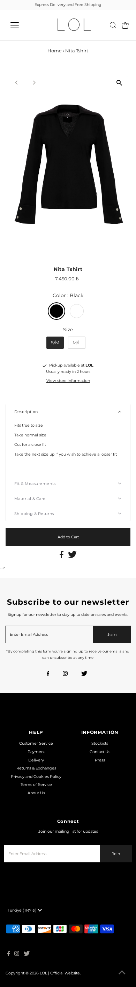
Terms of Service (36, 784)
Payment (36, 751)
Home (54, 50)
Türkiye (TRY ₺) (23, 910)
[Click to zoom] (119, 82)
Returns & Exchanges (36, 768)
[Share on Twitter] (72, 556)
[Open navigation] (20, 25)
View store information (68, 380)
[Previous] (17, 82)
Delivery (36, 760)
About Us (36, 792)
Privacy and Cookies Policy (36, 776)
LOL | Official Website (60, 973)
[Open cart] (125, 25)
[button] (68, 411)
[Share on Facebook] (62, 556)
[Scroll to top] (122, 973)
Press (100, 760)
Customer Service (36, 743)
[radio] (56, 311)
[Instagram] (65, 674)
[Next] (34, 82)
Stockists (99, 743)
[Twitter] (84, 674)
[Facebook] (48, 674)
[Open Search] (113, 25)
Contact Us (100, 751)
